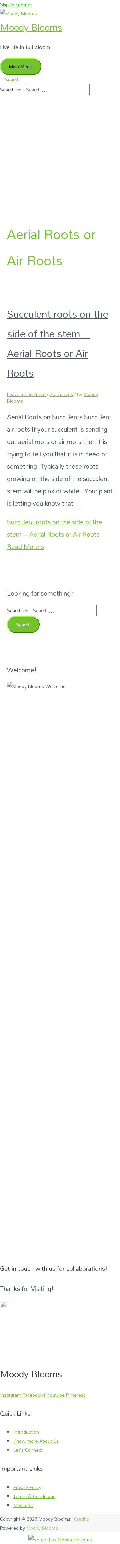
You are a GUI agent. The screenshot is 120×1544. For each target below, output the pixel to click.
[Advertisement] (60, 146)
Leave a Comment (26, 394)
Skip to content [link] (16, 4)
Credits (81, 1518)
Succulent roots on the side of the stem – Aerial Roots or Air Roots (57, 343)
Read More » (54, 534)
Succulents (61, 394)
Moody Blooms (31, 27)
